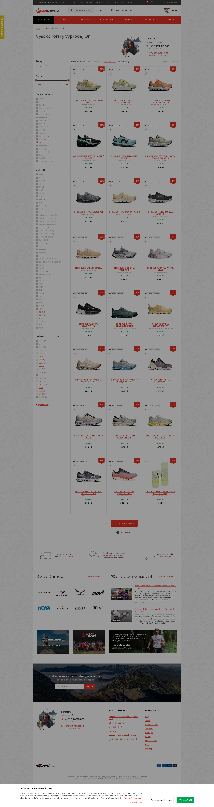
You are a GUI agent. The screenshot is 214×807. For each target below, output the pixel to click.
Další (127, 532)
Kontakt (130, 2)
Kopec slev (43, 20)
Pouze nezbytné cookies (161, 800)
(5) (42, 372)
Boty (64, 20)
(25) (41, 142)
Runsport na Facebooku (123, 10)
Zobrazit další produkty (124, 523)
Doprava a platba (116, 727)
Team (122, 2)
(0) (41, 99)
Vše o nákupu (99, 2)
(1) (43, 66)
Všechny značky (94, 576)
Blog (108, 2)
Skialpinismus (107, 20)
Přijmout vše (185, 800)
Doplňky (149, 20)
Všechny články (166, 576)
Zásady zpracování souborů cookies (124, 735)
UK (58, 337)
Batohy (128, 20)
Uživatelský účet (172, 2)
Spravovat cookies (136, 802)
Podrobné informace (132, 798)
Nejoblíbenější (124, 62)
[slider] (36, 80)
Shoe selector (151, 741)
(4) (42, 363)
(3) (42, 366)
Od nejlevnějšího (94, 62)
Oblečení (85, 20)
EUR (53, 337)
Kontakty (113, 731)
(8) (42, 369)
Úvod (75, 2)
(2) (42, 353)
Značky (170, 20)
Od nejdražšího (110, 62)
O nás (81, 2)
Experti (115, 2)
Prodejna (89, 2)
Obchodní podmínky (117, 723)
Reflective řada (151, 725)
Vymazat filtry (43, 405)
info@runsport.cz (158, 53)
